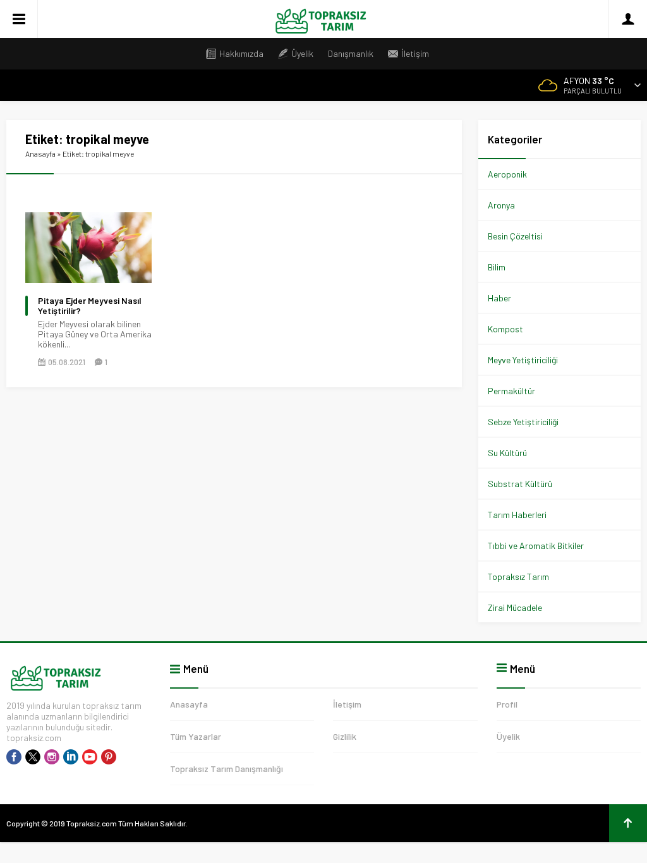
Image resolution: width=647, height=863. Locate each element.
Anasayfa (40, 153)
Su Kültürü (507, 452)
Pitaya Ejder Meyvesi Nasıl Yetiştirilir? (90, 306)
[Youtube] (89, 756)
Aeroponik (507, 174)
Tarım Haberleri (517, 514)
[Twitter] (32, 756)
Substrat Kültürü (520, 483)
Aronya (501, 205)
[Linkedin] (70, 756)
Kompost (505, 328)
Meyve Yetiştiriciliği (523, 359)
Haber (499, 298)
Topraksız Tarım (518, 576)
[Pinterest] (108, 756)
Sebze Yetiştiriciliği (523, 421)
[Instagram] (51, 756)
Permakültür (511, 390)
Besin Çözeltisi (515, 236)
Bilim (496, 267)
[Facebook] (13, 756)
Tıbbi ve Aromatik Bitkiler (536, 545)
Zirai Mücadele (515, 607)
